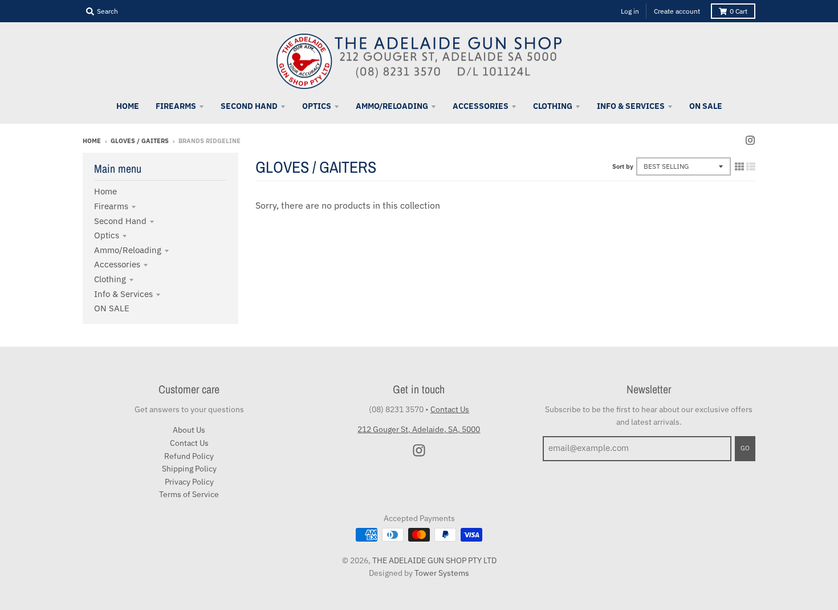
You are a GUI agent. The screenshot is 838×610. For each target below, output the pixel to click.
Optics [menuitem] (316, 106)
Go (745, 448)
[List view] (750, 166)
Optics (106, 235)
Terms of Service (189, 494)
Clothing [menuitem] (552, 106)
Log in (630, 11)
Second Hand (120, 220)
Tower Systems (441, 573)
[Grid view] (739, 166)
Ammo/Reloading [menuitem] (392, 106)
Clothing (110, 279)
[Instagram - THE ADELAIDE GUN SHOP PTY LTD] (750, 140)
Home (92, 141)
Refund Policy (189, 456)
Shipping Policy (189, 468)
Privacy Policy (189, 482)
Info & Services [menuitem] (631, 106)
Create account (677, 11)
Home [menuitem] (127, 106)
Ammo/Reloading (127, 250)
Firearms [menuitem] (176, 106)
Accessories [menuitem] (481, 106)
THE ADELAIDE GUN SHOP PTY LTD (434, 560)
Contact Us (189, 443)
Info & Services (123, 293)
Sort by (622, 166)
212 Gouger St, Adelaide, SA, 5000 (418, 429)
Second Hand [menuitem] (249, 106)
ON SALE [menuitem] (705, 106)
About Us (189, 430)
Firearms (111, 206)
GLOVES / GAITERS (140, 141)
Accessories (117, 264)
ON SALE (111, 308)
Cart (738, 11)
